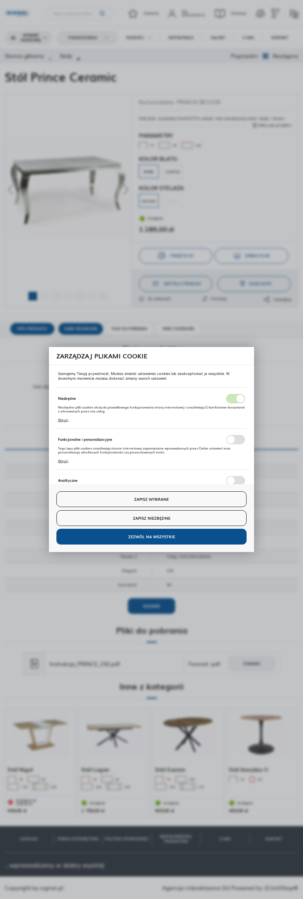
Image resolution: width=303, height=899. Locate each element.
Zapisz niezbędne (151, 518)
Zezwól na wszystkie (151, 536)
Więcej (63, 420)
